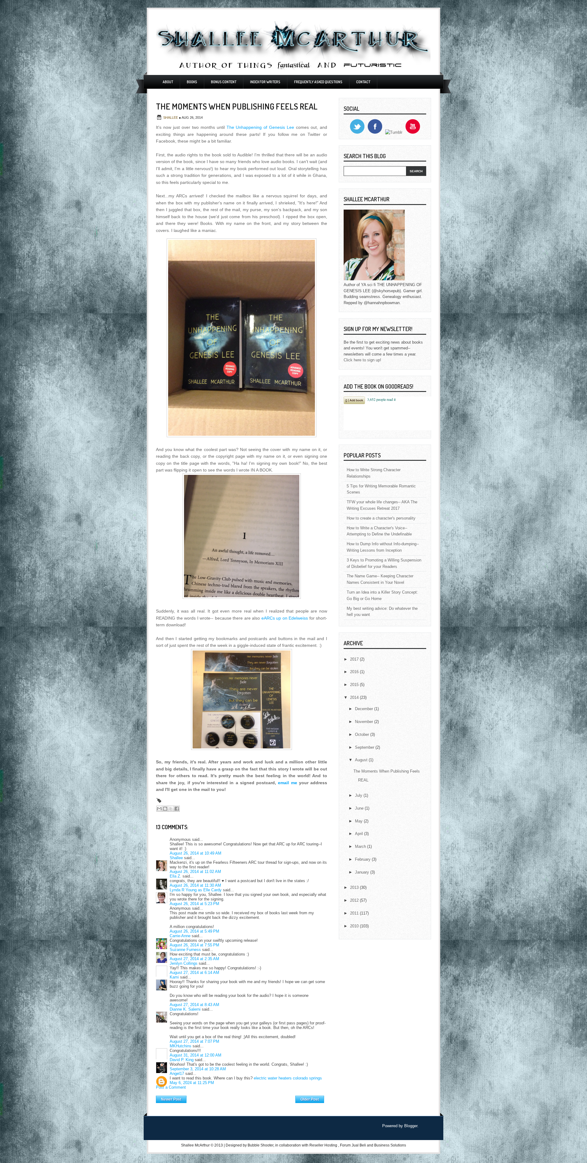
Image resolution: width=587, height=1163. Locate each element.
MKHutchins (180, 1046)
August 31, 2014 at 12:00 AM (195, 1055)
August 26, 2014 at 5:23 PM (194, 903)
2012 (355, 900)
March (361, 846)
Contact (363, 82)
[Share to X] (171, 809)
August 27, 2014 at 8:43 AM (194, 1004)
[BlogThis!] (165, 809)
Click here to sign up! (362, 360)
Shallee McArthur (195, 1145)
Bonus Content (223, 82)
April (359, 833)
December (364, 708)
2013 (355, 887)
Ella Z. (175, 876)
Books (192, 82)
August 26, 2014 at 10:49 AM (195, 853)
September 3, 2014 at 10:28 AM (198, 1069)
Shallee (171, 117)
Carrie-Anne (180, 936)
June (360, 808)
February (363, 859)
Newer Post (171, 1099)
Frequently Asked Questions (318, 82)
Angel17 (177, 1073)
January (362, 872)
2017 (355, 659)
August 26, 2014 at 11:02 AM (195, 871)
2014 (355, 697)
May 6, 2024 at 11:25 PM (192, 1082)
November (364, 721)
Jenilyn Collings (184, 963)
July (359, 795)
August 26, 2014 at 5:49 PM (194, 931)
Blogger (410, 1126)
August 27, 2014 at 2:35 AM (194, 958)
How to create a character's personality (381, 518)
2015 (355, 684)
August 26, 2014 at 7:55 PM (194, 945)
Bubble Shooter (260, 1145)
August (362, 760)
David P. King (182, 1059)
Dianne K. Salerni (185, 1009)
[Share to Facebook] (177, 809)
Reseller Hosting (323, 1145)
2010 (355, 926)
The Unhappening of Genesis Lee (260, 127)
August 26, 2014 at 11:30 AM (195, 885)
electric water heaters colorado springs (288, 1078)
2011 (355, 913)
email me (287, 782)
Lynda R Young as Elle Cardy (196, 890)
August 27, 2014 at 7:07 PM (194, 1041)
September (365, 747)
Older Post (310, 1099)
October (362, 734)
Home (241, 1098)
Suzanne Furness (185, 949)
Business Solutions (390, 1145)
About (168, 82)
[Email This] (159, 809)
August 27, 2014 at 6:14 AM (194, 972)
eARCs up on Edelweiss (284, 618)
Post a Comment (171, 1087)
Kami (174, 977)
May (359, 821)
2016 (355, 671)
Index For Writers (265, 82)
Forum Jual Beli (353, 1145)
